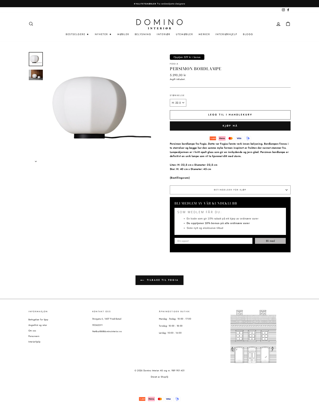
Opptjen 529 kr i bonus (187, 57)
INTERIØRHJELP (226, 34)
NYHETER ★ (103, 34)
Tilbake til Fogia (162, 280)
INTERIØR (163, 34)
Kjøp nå (230, 125)
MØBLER (123, 34)
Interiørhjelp (34, 341)
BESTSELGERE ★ (77, 34)
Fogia (174, 63)
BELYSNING (143, 34)
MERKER (204, 34)
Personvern (34, 336)
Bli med (270, 241)
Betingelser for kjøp (230, 189)
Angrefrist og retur (37, 325)
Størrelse (177, 95)
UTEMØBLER (184, 34)
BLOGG (248, 34)
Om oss (32, 330)
